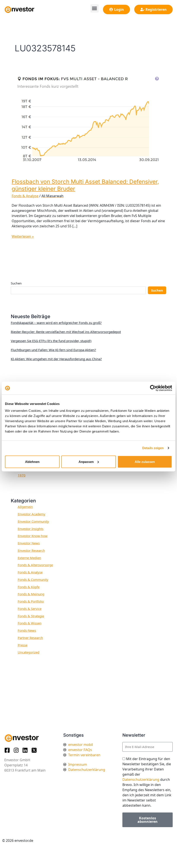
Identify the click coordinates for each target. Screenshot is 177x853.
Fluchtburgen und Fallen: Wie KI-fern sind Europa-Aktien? (53, 350)
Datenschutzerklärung (140, 779)
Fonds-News (27, 630)
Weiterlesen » (23, 236)
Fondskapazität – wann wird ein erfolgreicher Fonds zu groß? (56, 322)
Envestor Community (33, 521)
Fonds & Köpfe (29, 587)
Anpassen (86, 461)
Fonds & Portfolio (31, 601)
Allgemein (25, 507)
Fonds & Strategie (31, 616)
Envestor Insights (30, 528)
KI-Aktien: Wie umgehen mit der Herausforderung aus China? (56, 359)
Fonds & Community (33, 579)
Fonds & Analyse (25, 196)
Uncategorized (28, 652)
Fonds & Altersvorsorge (35, 565)
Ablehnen (32, 461)
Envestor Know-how (32, 536)
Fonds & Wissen (29, 623)
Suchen (16, 283)
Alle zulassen (145, 461)
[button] (94, 8)
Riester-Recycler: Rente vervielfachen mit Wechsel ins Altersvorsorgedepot (66, 332)
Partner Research (30, 638)
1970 (21, 475)
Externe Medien (29, 558)
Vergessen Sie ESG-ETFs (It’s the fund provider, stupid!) (51, 341)
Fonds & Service (29, 608)
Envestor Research (31, 550)
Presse (22, 645)
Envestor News (29, 543)
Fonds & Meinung (31, 594)
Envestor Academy (31, 514)
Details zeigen (153, 448)
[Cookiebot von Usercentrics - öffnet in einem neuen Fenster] (153, 388)
